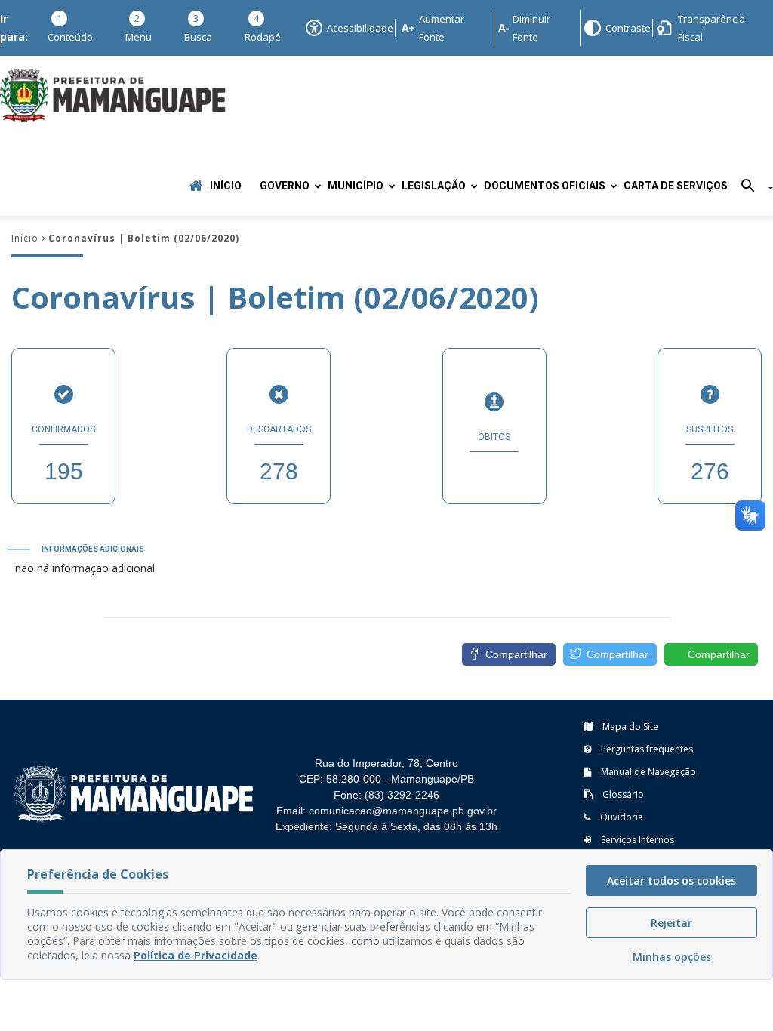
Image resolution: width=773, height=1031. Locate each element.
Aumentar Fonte (441, 28)
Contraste (627, 28)
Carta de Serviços (676, 186)
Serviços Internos (636, 839)
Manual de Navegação (647, 771)
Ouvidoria (620, 817)
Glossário (622, 794)
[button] (751, 188)
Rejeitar (671, 923)
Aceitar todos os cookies (671, 880)
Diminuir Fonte (531, 28)
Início (226, 186)
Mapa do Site (629, 726)
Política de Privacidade (195, 955)
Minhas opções (672, 956)
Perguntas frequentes (646, 749)
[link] (610, 654)
